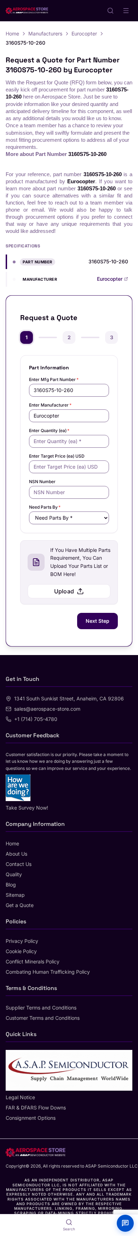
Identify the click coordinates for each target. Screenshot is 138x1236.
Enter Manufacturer (50, 405)
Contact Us (18, 864)
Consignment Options (31, 1118)
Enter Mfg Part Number (54, 379)
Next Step (97, 621)
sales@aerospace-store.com (47, 709)
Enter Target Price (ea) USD (57, 456)
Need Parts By (45, 507)
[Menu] (126, 10)
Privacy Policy (22, 941)
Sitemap (15, 895)
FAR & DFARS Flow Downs (36, 1107)
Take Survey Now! (27, 808)
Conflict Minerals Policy (32, 961)
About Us (16, 854)
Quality (14, 874)
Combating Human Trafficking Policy (48, 972)
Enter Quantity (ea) (49, 430)
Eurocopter (84, 33)
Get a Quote (20, 905)
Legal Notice (20, 1097)
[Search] (110, 10)
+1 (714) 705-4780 (35, 719)
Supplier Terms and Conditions (41, 1008)
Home (12, 33)
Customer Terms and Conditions (43, 1018)
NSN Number (42, 481)
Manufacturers (45, 33)
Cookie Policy (21, 951)
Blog (11, 885)
